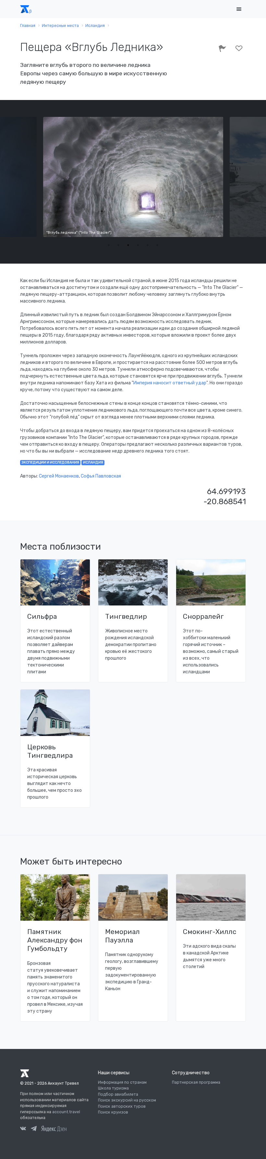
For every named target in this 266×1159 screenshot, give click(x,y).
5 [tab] (147, 245)
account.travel (66, 1112)
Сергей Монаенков (59, 476)
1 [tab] (108, 245)
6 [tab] (157, 245)
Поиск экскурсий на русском (127, 1100)
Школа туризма (113, 1088)
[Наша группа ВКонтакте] (23, 1129)
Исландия (93, 462)
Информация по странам (122, 1082)
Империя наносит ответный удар (169, 383)
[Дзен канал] (54, 1128)
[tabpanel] (133, 177)
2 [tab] (118, 245)
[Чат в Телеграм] (34, 1129)
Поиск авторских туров (122, 1106)
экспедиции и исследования (50, 462)
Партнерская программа (196, 1082)
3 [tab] (128, 245)
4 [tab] (138, 245)
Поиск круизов (113, 1112)
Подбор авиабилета (118, 1094)
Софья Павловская (101, 476)
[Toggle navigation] (239, 9)
